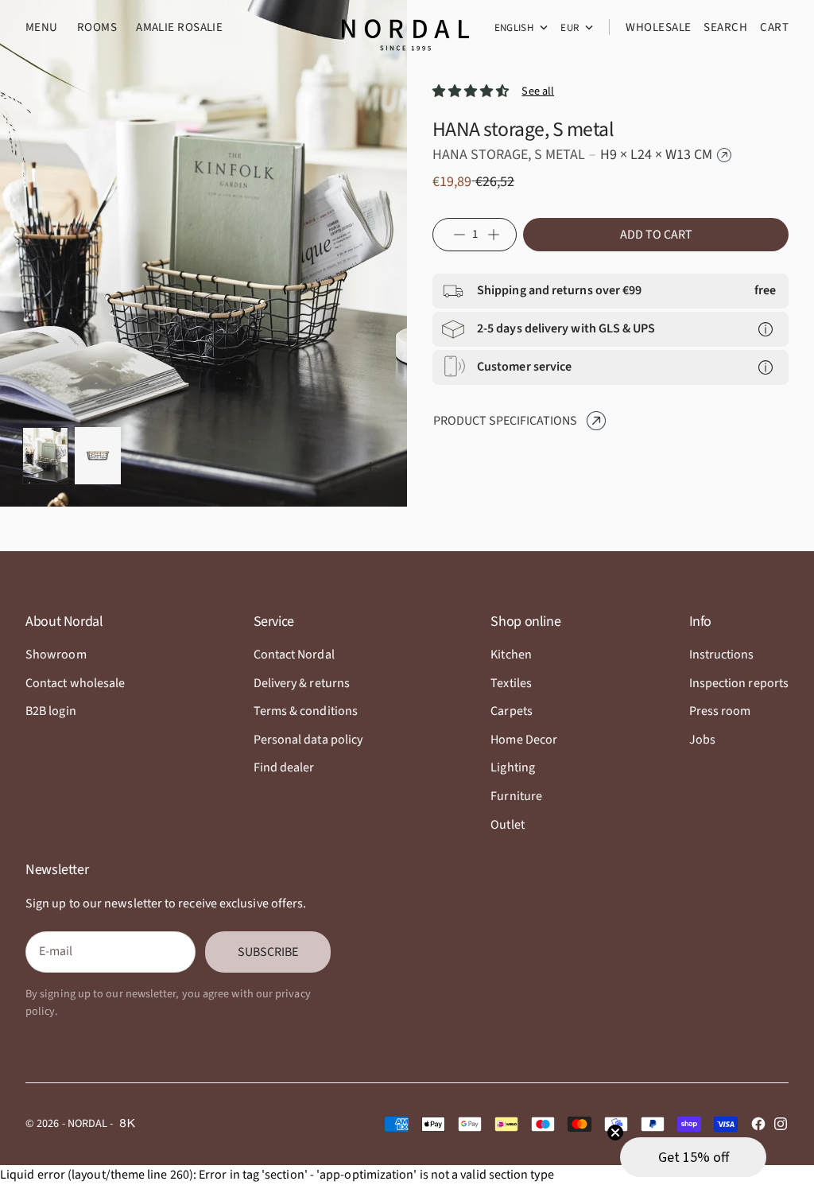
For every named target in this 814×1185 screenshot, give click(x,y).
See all (537, 91)
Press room (720, 711)
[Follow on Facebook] (758, 1124)
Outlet (507, 824)
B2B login (50, 711)
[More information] (765, 329)
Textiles (511, 683)
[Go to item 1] (45, 455)
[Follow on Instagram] (781, 1124)
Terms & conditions (306, 711)
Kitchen (511, 654)
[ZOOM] (370, 468)
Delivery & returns (302, 683)
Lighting (512, 767)
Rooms (97, 27)
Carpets (511, 711)
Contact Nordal (294, 654)
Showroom (56, 654)
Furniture (516, 796)
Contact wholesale (75, 683)
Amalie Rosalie (179, 27)
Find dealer (284, 767)
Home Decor (523, 739)
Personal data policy (308, 739)
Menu (41, 27)
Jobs (702, 739)
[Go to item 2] (98, 455)
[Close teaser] (615, 1132)
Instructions (721, 654)
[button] (693, 1157)
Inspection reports (739, 683)
